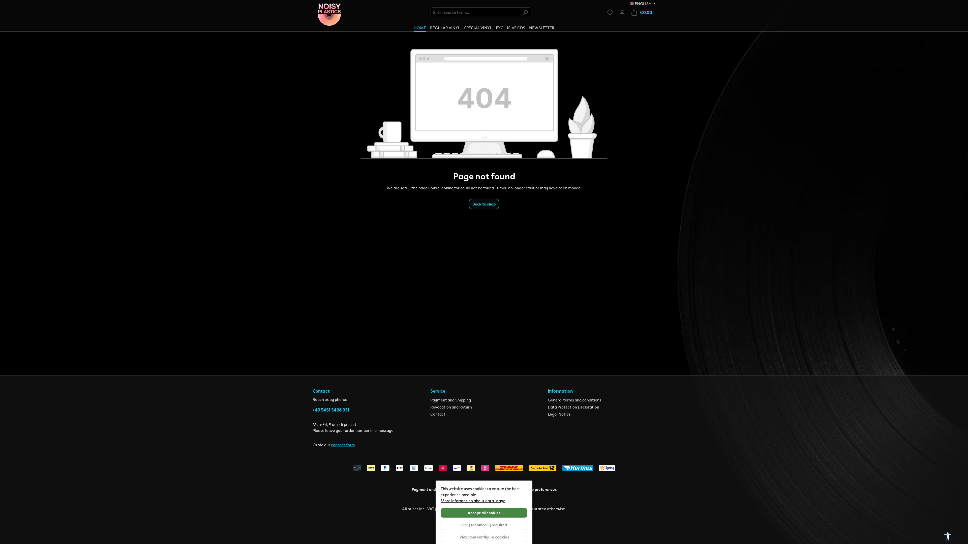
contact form (343, 445)
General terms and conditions (574, 400)
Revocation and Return (451, 407)
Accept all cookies (484, 513)
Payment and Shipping (450, 400)
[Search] (525, 12)
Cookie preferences (539, 489)
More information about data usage (473, 500)
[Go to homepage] (329, 14)
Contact (437, 414)
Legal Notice (559, 414)
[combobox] (475, 12)
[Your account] (622, 12)
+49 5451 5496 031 (331, 409)
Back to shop (484, 204)
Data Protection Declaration (573, 407)
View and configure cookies (484, 537)
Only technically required (484, 525)
